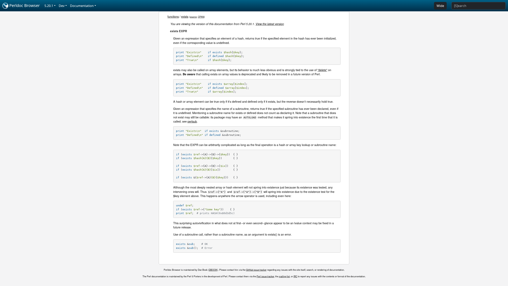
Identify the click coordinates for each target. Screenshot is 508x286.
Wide (440, 6)
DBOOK (213, 269)
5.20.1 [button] (48, 6)
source (193, 16)
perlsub (192, 121)
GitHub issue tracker (256, 269)
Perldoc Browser (24, 5)
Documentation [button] (82, 6)
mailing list (284, 276)
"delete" (322, 70)
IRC (295, 276)
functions (173, 16)
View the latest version (270, 24)
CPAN (201, 16)
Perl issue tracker (265, 276)
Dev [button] (61, 6)
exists (184, 16)
